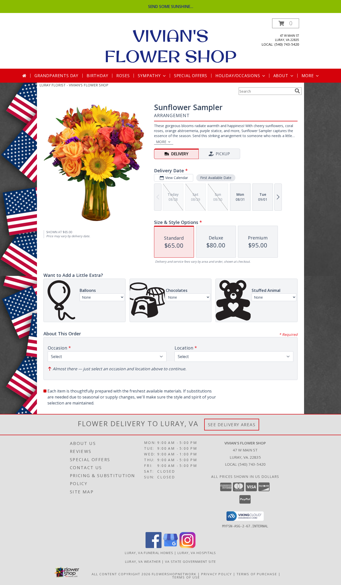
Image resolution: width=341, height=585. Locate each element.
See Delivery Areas (232, 424)
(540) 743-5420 (286, 44)
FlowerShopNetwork (174, 574)
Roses (123, 75)
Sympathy (149, 75)
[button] (285, 23)
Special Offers (190, 75)
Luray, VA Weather (143, 561)
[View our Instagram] (187, 546)
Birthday (97, 75)
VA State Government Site (190, 561)
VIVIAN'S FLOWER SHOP (170, 45)
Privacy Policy (216, 574)
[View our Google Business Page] (170, 546)
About (280, 75)
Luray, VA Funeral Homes (149, 553)
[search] (297, 91)
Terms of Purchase (257, 574)
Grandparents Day (56, 75)
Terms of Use (186, 577)
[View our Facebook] (154, 546)
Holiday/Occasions (237, 75)
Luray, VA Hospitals (196, 553)
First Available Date (215, 177)
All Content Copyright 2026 (121, 574)
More (308, 75)
